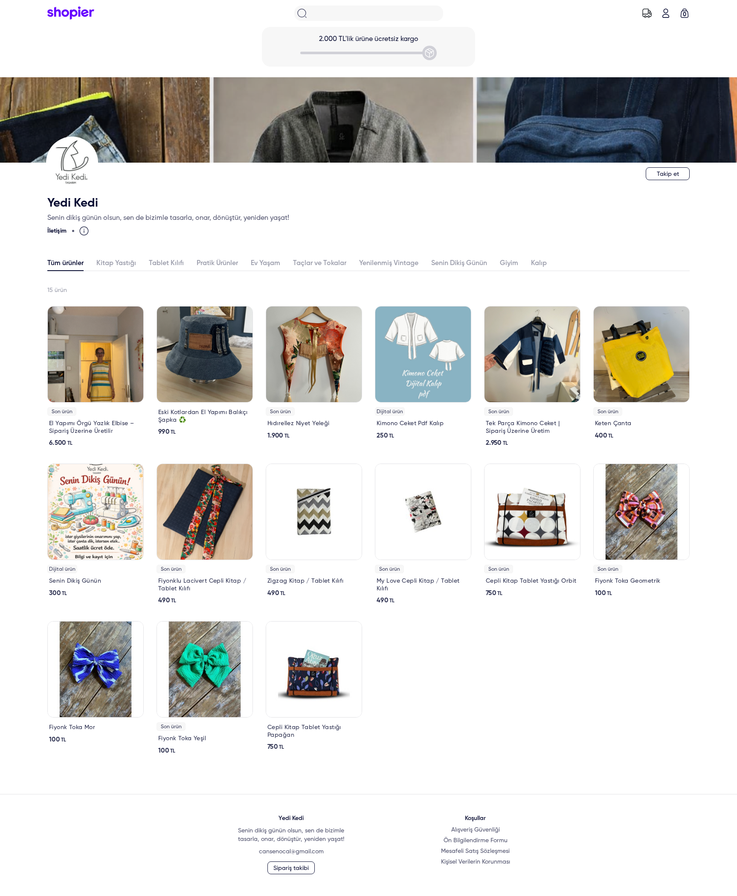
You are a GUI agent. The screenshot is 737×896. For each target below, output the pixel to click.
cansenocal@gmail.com (291, 852)
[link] (95, 376)
